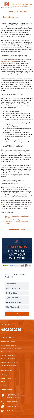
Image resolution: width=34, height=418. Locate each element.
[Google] (15, 329)
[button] (30, 17)
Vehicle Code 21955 (8, 61)
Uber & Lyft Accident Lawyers (10, 352)
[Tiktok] (7, 329)
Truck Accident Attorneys (9, 365)
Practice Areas (6, 378)
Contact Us (10, 411)
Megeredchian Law (13, 394)
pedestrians (4, 63)
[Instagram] (3, 329)
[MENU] (30, 5)
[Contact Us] (2, 411)
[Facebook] (11, 329)
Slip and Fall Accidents (8, 359)
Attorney (4, 375)
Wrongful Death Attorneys (9, 355)
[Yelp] (19, 329)
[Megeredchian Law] (2, 395)
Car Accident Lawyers (8, 342)
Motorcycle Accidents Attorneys (11, 348)
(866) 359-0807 (23, 5)
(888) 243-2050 (12, 402)
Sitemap (4, 385)
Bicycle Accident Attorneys (9, 362)
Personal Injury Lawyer (8, 345)
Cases (3, 381)
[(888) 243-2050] (2, 402)
